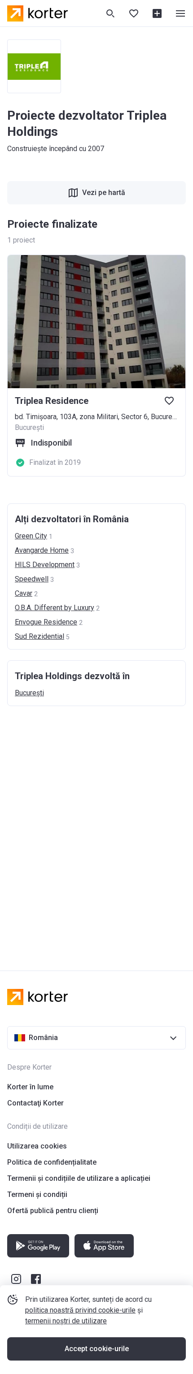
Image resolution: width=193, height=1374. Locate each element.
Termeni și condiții (37, 1194)
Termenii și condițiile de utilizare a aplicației (78, 1178)
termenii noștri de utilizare (66, 1321)
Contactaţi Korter (35, 1103)
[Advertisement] (96, 829)
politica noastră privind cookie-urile (80, 1310)
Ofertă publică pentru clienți (52, 1210)
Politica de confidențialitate (51, 1162)
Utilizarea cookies (37, 1146)
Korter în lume (30, 1087)
